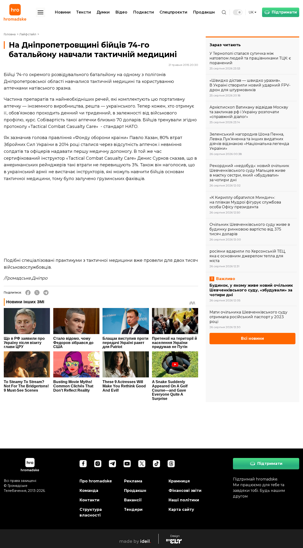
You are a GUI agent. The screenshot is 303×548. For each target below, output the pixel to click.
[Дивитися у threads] (171, 463)
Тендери (133, 509)
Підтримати (284, 12)
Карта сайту (181, 509)
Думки (103, 12)
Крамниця (179, 481)
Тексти (83, 12)
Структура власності (91, 512)
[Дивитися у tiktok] (156, 463)
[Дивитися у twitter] (141, 463)
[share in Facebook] (28, 292)
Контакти (89, 500)
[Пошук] (224, 12)
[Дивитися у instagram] (97, 463)
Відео (121, 12)
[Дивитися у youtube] (127, 463)
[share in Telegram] (46, 292)
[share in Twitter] (37, 292)
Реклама (133, 481)
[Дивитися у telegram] (112, 463)
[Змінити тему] (237, 12)
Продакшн (204, 12)
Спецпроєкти (173, 12)
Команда (89, 490)
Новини (63, 12)
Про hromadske (96, 481)
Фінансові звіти (185, 490)
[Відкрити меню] (40, 12)
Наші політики (184, 500)
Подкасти (143, 12)
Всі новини (252, 338)
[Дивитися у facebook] (83, 463)
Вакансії (133, 500)
